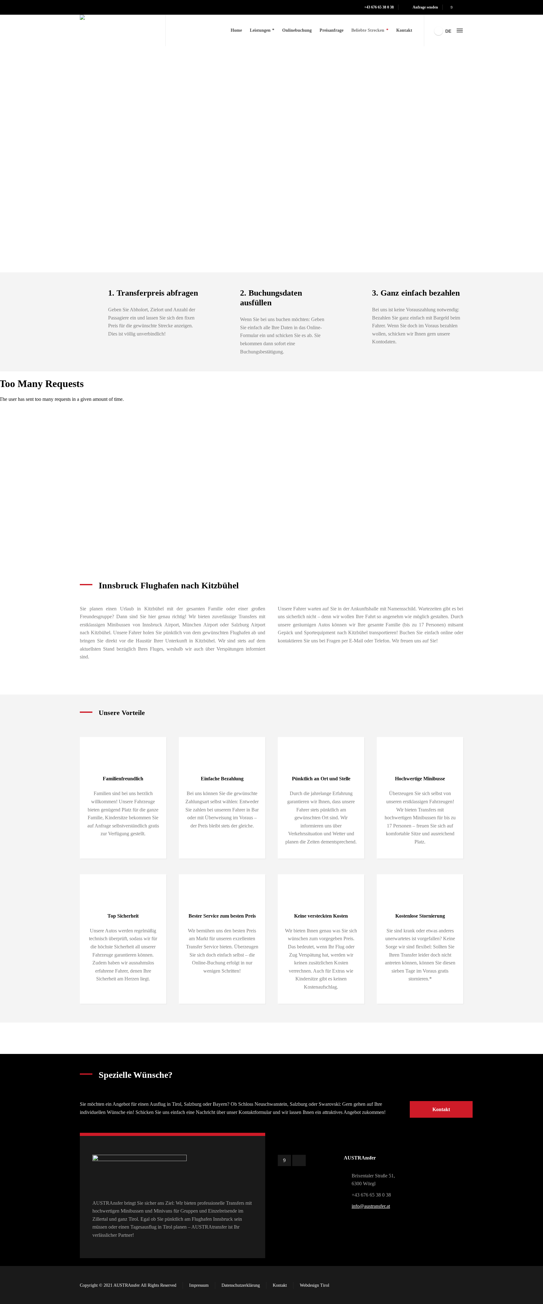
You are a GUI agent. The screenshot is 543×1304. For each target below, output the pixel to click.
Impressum (199, 1285)
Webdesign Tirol (314, 1285)
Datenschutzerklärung (241, 1285)
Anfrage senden (425, 7)
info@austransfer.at (371, 1206)
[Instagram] (459, 7)
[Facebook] (451, 7)
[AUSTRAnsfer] (119, 30)
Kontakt (280, 1285)
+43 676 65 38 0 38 (379, 7)
